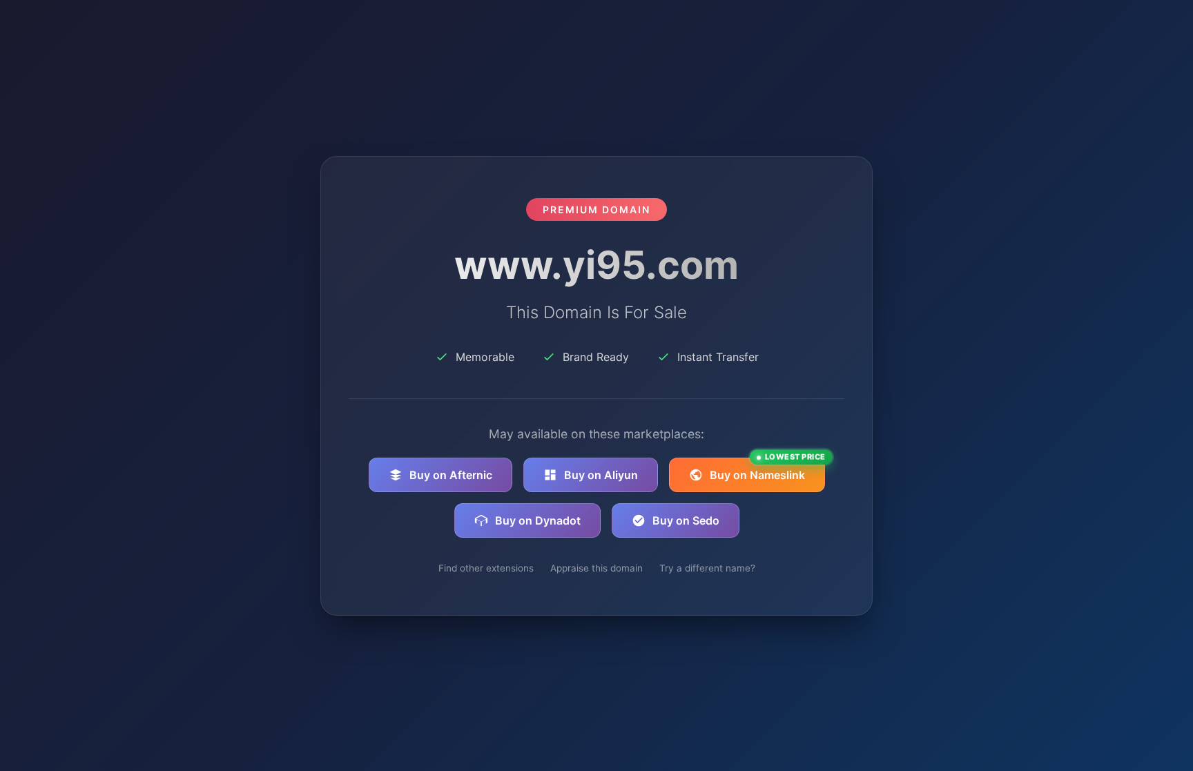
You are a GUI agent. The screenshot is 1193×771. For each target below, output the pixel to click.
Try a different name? (707, 568)
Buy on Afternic (450, 475)
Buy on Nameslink (767, 470)
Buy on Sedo (685, 520)
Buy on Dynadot (538, 520)
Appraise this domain (596, 568)
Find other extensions (486, 568)
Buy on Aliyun (601, 475)
